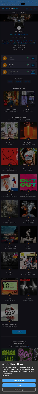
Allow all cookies (19, 380)
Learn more (5, 376)
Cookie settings (19, 390)
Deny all (19, 385)
